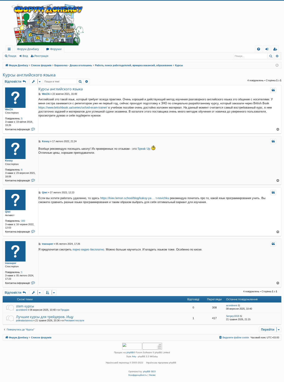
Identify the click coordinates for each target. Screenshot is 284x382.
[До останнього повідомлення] (239, 305)
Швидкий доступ (10, 49)
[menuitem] (258, 49)
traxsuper (10, 263)
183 (23, 220)
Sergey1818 (232, 316)
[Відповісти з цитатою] (273, 90)
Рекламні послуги (74, 320)
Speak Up (144, 148)
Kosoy (9, 160)
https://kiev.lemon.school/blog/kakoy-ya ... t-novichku (134, 198)
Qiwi (7, 211)
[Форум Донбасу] (142, 23)
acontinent (21, 309)
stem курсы (25, 306)
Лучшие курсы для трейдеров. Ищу (44, 316)
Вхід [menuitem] (268, 49)
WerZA (9, 109)
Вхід (25, 56)
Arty (134, 356)
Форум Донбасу (28, 49)
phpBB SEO (149, 371)
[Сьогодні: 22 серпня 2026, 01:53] (277, 65)
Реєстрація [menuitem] (275, 49)
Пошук (12, 56)
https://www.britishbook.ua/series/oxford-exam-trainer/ (72, 107)
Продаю (64, 309)
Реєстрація (41, 56)
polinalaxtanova (24, 320)
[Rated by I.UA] (132, 347)
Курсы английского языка (29, 75)
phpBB (130, 352)
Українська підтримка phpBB (161, 362)
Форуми (55, 49)
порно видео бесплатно (88, 249)
